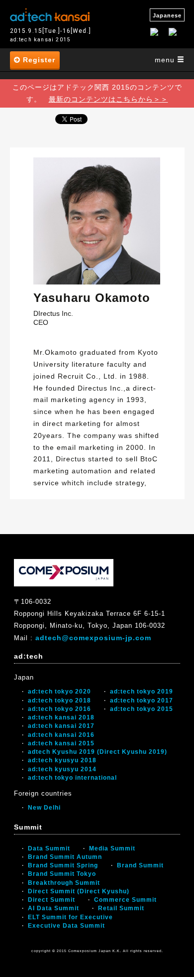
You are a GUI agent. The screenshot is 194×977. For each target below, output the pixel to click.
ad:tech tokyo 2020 (59, 691)
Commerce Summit (125, 899)
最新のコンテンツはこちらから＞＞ (108, 99)
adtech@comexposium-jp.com (93, 638)
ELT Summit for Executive (70, 917)
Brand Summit (140, 865)
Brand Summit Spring (63, 865)
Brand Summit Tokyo (62, 873)
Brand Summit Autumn (65, 856)
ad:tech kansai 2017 (61, 725)
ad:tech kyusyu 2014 (62, 769)
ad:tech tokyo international (72, 777)
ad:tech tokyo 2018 (59, 700)
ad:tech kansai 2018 (61, 717)
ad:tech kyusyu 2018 (62, 760)
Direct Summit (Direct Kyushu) (78, 891)
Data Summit (49, 848)
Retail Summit (121, 908)
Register (37, 60)
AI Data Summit (53, 908)
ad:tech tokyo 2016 (59, 708)
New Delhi (44, 807)
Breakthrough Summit (64, 882)
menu (166, 60)
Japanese (167, 15)
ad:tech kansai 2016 (61, 734)
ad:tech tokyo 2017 (141, 700)
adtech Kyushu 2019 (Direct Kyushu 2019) (97, 751)
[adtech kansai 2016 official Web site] (50, 14)
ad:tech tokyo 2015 (141, 708)
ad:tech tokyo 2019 (141, 691)
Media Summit (112, 848)
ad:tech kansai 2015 (61, 743)
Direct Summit (51, 899)
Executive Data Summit (66, 925)
